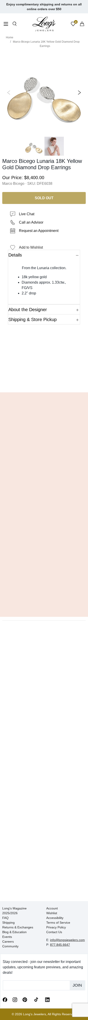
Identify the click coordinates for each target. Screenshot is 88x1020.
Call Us (15, 382)
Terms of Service (58, 922)
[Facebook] (5, 999)
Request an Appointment (38, 231)
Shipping (8, 922)
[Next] (78, 93)
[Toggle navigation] (5, 24)
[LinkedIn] (47, 999)
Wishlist (51, 913)
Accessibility (54, 918)
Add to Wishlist (31, 247)
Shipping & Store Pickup (32, 319)
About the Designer (27, 309)
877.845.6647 (60, 944)
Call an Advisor (31, 222)
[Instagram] (15, 999)
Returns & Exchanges (17, 927)
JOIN (77, 985)
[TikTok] (36, 999)
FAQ (5, 918)
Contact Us (54, 932)
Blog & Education (14, 932)
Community (10, 946)
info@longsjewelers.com (67, 940)
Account (52, 908)
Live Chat (26, 214)
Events (7, 937)
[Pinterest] (25, 999)
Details (15, 254)
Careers (8, 941)
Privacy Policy (56, 927)
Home (9, 37)
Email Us (44, 382)
